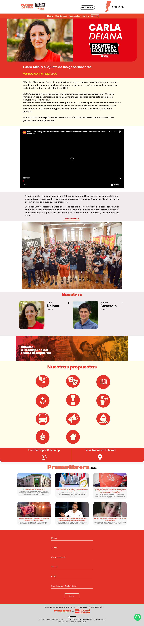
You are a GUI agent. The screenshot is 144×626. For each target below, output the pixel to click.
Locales (55, 607)
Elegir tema (86, 7)
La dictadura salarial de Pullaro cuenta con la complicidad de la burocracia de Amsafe (72, 519)
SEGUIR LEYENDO (72, 219)
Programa (48, 607)
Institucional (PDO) (83, 607)
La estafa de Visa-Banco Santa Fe (34, 489)
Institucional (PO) (97, 607)
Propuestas (74, 16)
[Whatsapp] (137, 617)
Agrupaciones (64, 607)
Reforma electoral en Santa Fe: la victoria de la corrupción (72, 490)
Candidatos (61, 16)
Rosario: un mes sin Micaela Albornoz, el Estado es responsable (110, 519)
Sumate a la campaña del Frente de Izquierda (36, 350)
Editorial (49, 16)
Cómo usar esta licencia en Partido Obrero (72, 622)
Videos (72, 607)
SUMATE (95, 16)
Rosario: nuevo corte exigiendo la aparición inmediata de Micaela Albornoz (34, 519)
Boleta (85, 16)
